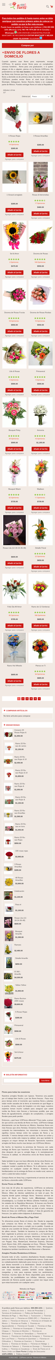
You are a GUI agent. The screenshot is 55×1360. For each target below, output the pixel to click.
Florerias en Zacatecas (20, 1349)
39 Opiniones (14, 439)
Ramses (17, 945)
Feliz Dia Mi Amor (14, 607)
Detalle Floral (40, 548)
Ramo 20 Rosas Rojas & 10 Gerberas (21, 772)
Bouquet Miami (14, 489)
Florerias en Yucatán (26, 1326)
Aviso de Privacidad (35, 1311)
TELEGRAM (34, 39)
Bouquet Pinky (14, 430)
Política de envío (17, 1311)
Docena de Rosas (40, 254)
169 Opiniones (40, 262)
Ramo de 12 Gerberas (40, 607)
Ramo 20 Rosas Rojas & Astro (20, 799)
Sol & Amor (14, 254)
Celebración (19, 891)
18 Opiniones (14, 321)
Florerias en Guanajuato (23, 1328)
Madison (40, 489)
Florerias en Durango (31, 1346)
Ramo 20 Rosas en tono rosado (20, 826)
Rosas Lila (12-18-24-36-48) (14, 548)
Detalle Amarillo (21, 958)
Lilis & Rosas (14, 371)
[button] (14, 159)
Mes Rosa (24, 1316)
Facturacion (36, 1316)
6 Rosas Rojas (14, 136)
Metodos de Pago (9, 1316)
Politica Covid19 (22, 1354)
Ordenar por (26, 96)
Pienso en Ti (41, 666)
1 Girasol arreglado (14, 195)
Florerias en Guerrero (23, 1341)
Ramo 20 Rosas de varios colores (20, 745)
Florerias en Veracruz (19, 1321)
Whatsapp (9, 33)
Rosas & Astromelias (40, 195)
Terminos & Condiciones (11, 1313)
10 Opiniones (40, 321)
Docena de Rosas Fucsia (14, 312)
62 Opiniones (14, 498)
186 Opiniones (40, 615)
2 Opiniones (13, 262)
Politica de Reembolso (34, 1313)
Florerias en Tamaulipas (24, 1334)
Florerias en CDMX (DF (27, 1318)
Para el (18, 904)
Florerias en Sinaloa (19, 1344)
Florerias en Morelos (20, 1331)
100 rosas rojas (21, 851)
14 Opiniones (14, 144)
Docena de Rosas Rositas (40, 312)
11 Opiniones (40, 498)
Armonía (40, 430)
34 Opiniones (40, 674)
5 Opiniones (13, 380)
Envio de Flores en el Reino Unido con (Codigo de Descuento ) (26, 1351)
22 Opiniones (40, 556)
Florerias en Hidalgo (39, 1344)
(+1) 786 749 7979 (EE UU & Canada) (33, 30)
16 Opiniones (40, 439)
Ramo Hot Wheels (14, 666)
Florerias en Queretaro (27, 1339)
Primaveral (40, 371)
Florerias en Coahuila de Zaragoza (26, 1336)
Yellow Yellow (20, 985)
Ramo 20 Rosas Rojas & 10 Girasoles (20, 759)
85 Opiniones (14, 615)
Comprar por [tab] (27, 45)
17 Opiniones (40, 203)
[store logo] (18, 5)
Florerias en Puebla (19, 1323)
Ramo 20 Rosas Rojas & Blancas (19, 786)
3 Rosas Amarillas (40, 136)
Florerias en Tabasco (10, 1346)
